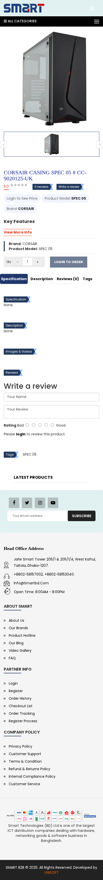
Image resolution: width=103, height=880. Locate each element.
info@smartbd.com (31, 583)
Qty (8, 262)
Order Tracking (22, 713)
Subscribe (81, 515)
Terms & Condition (25, 761)
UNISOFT (51, 872)
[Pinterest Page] (40, 503)
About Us (16, 620)
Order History (20, 698)
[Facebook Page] (14, 503)
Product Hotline (22, 635)
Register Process (23, 721)
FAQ (12, 658)
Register (16, 690)
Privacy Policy (20, 746)
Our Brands (18, 627)
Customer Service (24, 783)
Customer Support (25, 753)
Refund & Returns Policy (29, 768)
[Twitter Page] (27, 503)
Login (13, 683)
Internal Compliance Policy (32, 776)
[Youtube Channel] (53, 503)
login (21, 434)
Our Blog (16, 643)
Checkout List (20, 705)
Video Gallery (20, 650)
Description (41, 278)
